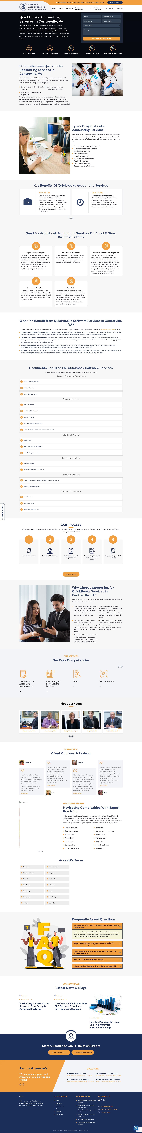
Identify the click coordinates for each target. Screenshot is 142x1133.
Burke (50, 891)
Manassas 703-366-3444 (76, 1074)
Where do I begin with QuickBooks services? (89, 960)
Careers (111, 8)
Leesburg (26, 885)
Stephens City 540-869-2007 (107, 1074)
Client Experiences (97, 8)
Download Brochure (2, 511)
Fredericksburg (28, 873)
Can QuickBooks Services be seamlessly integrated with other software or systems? (95, 952)
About (61, 8)
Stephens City (53, 867)
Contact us (59, 1114)
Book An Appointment (115, 2)
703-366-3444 (79, 2)
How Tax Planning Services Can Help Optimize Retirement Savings (104, 1025)
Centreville (52, 879)
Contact (120, 8)
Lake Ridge (27, 891)
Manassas (26, 867)
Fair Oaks (52, 903)
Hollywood (52, 873)
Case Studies (60, 1106)
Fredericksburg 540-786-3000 (78, 1079)
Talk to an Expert (71, 574)
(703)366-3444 (60, 1052)
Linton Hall (26, 897)
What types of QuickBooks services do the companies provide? (95, 966)
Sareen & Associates (108, 329)
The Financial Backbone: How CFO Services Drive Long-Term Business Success (70, 1006)
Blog (57, 1109)
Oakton (25, 903)
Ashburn (51, 885)
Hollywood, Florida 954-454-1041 (108, 1079)
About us (59, 1103)
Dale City (26, 879)
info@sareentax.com (64, 2)
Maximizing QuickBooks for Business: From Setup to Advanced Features (34, 1006)
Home (54, 8)
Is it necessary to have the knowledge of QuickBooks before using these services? (96, 926)
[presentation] (70, 218)
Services (68, 8)
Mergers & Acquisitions (79, 8)
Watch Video (24, 793)
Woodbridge (53, 897)
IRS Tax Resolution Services (86, 1119)
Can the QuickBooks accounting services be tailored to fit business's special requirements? (93, 944)
